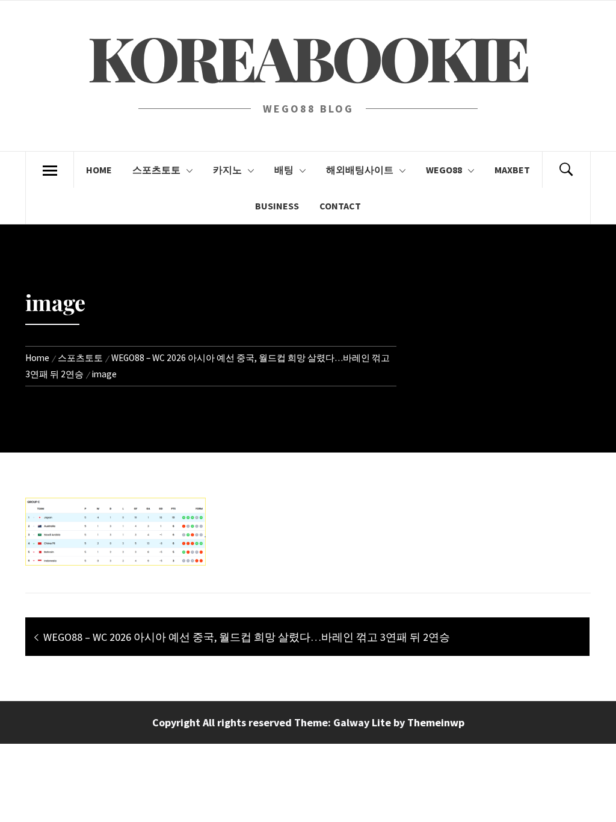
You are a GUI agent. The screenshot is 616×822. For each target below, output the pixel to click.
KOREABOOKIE (308, 57)
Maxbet (512, 170)
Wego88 (444, 170)
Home (99, 170)
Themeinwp (435, 722)
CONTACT (340, 206)
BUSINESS (277, 206)
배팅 (284, 170)
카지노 (227, 170)
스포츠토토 (156, 170)
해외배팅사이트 (359, 170)
